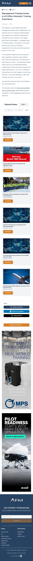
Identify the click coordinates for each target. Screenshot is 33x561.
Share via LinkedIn (17, 311)
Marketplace (20, 532)
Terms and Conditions (23, 81)
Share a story (4, 532)
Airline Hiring (4, 540)
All (1, 534)
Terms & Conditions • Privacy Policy (16, 553)
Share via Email (17, 307)
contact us (17, 93)
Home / (6, 9)
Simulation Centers (6, 538)
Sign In (24, 3)
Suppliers (3, 543)
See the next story (15, 325)
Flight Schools (5, 536)
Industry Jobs (21, 536)
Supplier (19, 534)
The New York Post (8, 77)
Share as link (18, 315)
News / (13, 9)
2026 (23, 104)
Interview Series (5, 545)
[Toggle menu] (30, 3)
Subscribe (16, 520)
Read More (8, 139)
